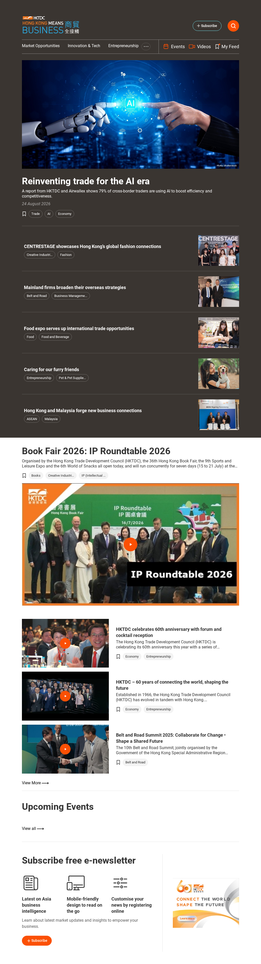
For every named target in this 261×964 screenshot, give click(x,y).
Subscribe (39, 941)
